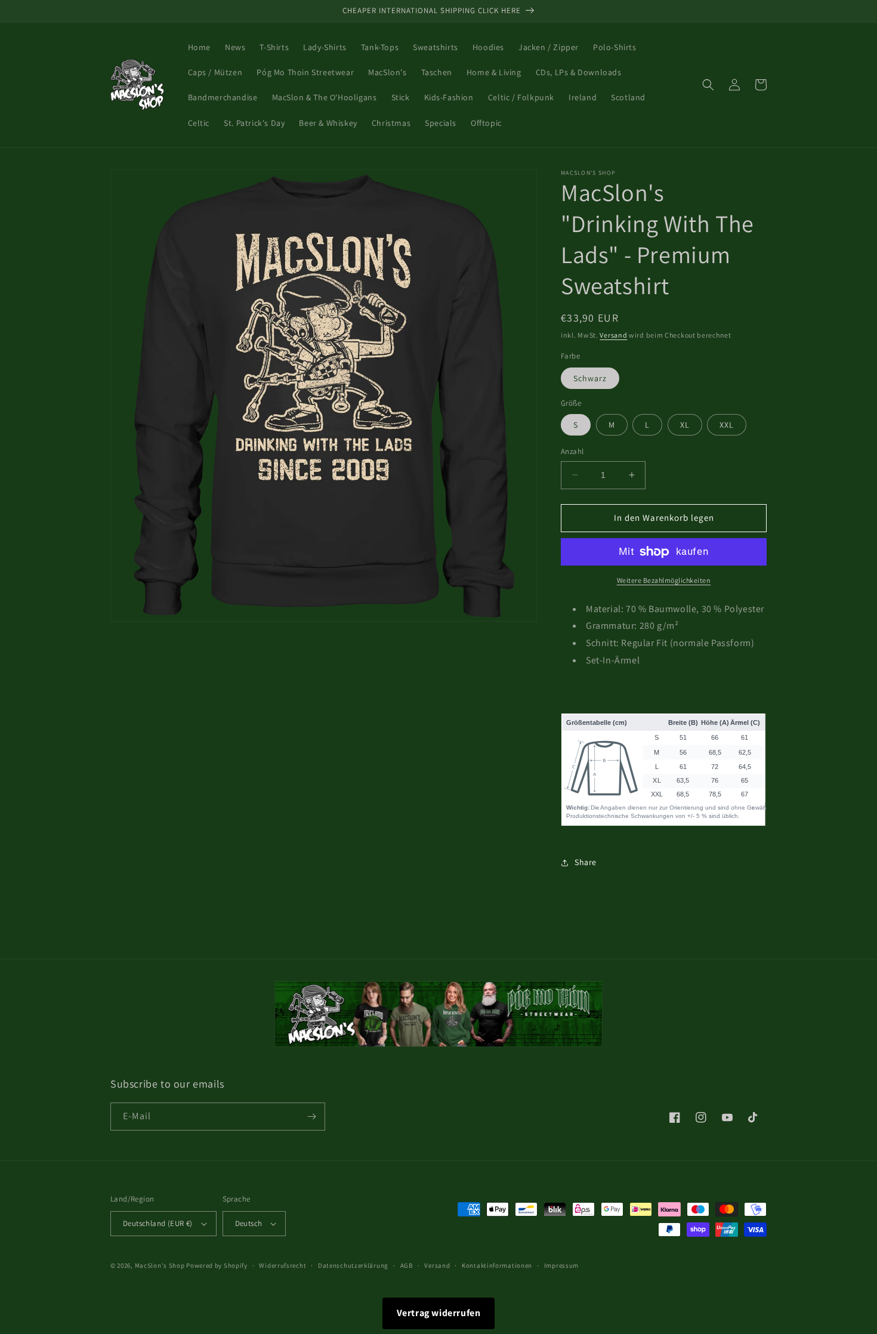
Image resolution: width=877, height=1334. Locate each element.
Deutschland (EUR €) (158, 1223)
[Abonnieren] (311, 1117)
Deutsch (249, 1223)
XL (685, 424)
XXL (726, 424)
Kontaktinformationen (497, 1265)
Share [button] (586, 862)
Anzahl (572, 451)
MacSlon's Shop (160, 1265)
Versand (613, 335)
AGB (406, 1265)
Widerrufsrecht (282, 1265)
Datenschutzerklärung (353, 1265)
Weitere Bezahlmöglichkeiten (664, 580)
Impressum (561, 1265)
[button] (708, 85)
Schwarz (590, 378)
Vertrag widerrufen (439, 1313)
